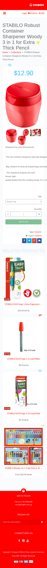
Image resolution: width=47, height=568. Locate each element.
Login (24, 13)
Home (5, 52)
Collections (16, 52)
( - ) (37, 13)
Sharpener (38, 232)
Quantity (38, 209)
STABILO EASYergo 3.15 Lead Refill (23, 413)
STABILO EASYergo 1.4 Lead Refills (23, 359)
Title (40, 197)
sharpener (38, 236)
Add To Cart (23, 222)
